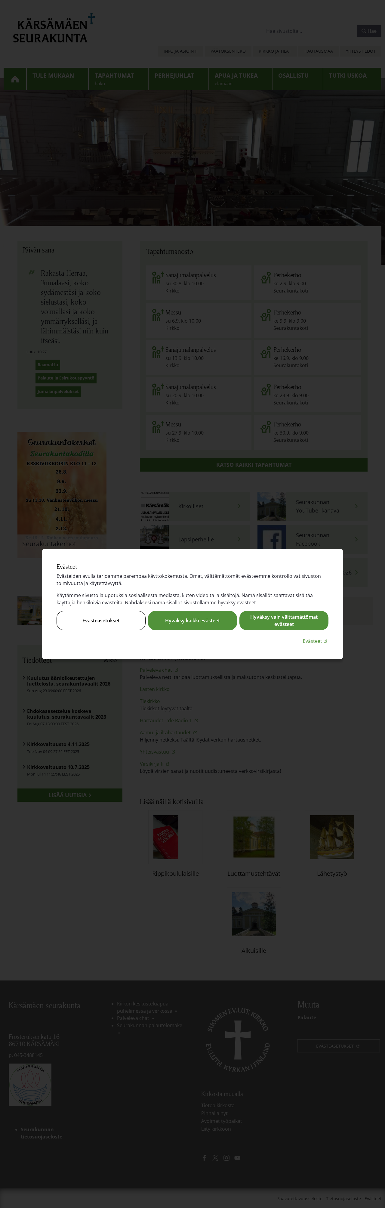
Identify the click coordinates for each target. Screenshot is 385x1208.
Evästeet (315, 640)
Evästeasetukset (101, 620)
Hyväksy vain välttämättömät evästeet (284, 620)
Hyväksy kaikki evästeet (192, 620)
